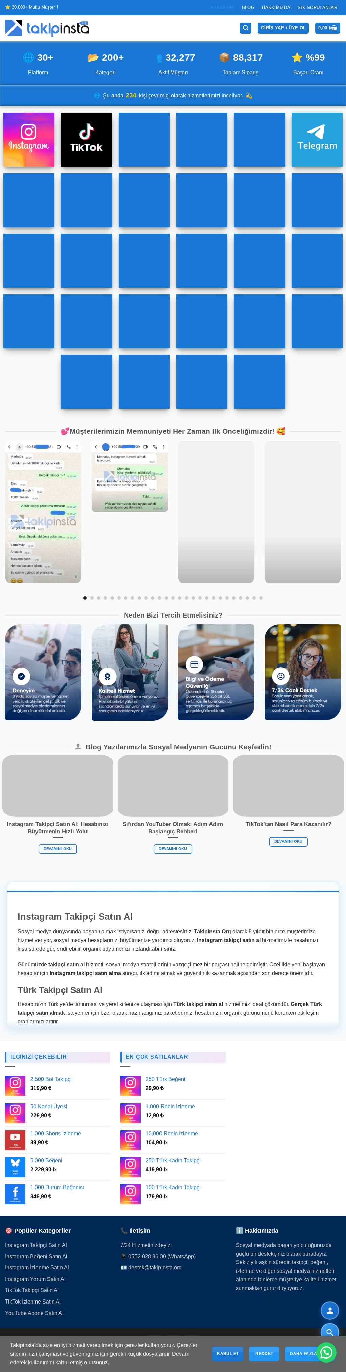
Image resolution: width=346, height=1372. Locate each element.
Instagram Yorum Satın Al (35, 1279)
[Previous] (15, 521)
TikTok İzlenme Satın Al (33, 1302)
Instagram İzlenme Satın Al (37, 1267)
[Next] (330, 521)
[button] (326, 1352)
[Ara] (245, 28)
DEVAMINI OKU (58, 849)
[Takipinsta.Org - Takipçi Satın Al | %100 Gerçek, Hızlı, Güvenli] (47, 28)
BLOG (248, 7)
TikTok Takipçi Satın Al (32, 1290)
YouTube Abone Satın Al (34, 1313)
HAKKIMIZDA (276, 7)
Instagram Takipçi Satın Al (36, 1245)
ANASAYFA (222, 7)
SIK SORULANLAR (317, 7)
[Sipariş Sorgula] (330, 1332)
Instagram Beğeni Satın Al (36, 1256)
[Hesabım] (330, 1310)
